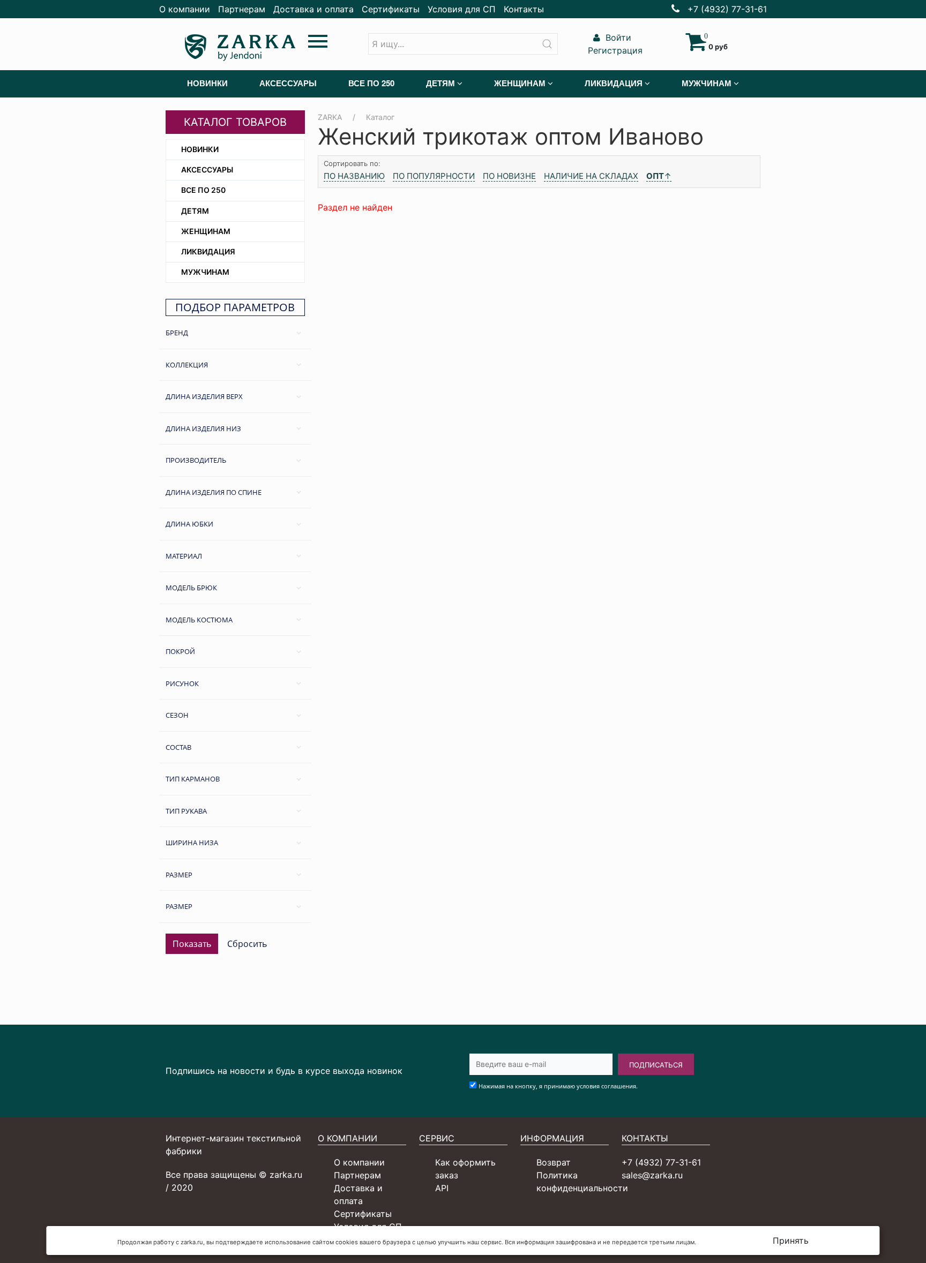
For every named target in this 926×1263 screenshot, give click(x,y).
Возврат (553, 1162)
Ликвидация (208, 251)
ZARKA (330, 117)
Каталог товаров (235, 122)
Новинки (200, 149)
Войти (617, 37)
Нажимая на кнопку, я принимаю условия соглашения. (558, 1086)
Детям (195, 210)
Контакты (524, 9)
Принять (791, 1240)
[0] (695, 46)
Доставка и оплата (313, 9)
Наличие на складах (591, 176)
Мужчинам (205, 271)
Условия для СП (462, 9)
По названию (354, 176)
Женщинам (205, 231)
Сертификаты (391, 9)
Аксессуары (207, 169)
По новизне (509, 176)
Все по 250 (203, 189)
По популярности (434, 176)
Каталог (380, 117)
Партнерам (241, 9)
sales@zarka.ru (652, 1175)
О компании (184, 9)
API (442, 1188)
